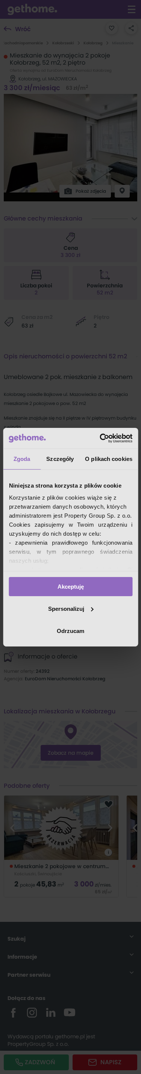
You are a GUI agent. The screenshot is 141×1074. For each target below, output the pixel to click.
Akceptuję (71, 586)
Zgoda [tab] (22, 459)
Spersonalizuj (66, 609)
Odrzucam (70, 630)
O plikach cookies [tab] (108, 459)
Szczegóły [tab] (60, 459)
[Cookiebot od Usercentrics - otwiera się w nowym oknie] (100, 438)
